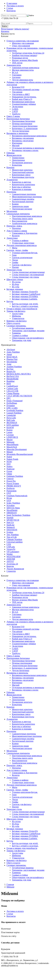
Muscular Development (17, 449)
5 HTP (15, 111)
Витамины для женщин (23, 138)
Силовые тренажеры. (16, 326)
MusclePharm (12, 444)
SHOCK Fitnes (13, 508)
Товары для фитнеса (16, 311)
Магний (15, 145)
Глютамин (16, 75)
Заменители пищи (20, 206)
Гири (14, 255)
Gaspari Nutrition (14, 413)
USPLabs (11, 547)
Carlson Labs (12, 388)
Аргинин (16, 77)
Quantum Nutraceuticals (17, 495)
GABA (15, 109)
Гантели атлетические (22, 257)
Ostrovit (10, 478)
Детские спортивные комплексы (22, 245)
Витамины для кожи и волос (25, 150)
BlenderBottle (12, 379)
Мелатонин (12, 211)
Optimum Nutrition (15, 476)
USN (9, 544)
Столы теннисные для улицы (25, 277)
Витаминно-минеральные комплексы (29, 136)
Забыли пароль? (21, 29)
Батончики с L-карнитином (25, 128)
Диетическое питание (22, 209)
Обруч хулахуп (13, 323)
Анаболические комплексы (24, 223)
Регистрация (7, 29)
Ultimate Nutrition (14, 539)
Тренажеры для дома (21, 340)
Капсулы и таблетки (21, 187)
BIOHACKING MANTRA (19, 374)
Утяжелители (18, 318)
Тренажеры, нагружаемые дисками (28, 330)
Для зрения (17, 92)
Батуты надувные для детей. (25, 304)
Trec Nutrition (13, 534)
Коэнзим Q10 (18, 87)
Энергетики (12, 238)
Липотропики (18, 160)
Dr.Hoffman (12, 403)
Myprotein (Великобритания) (20, 454)
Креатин (10, 167)
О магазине (12, 3)
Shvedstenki (12, 362)
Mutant (10, 452)
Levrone (10, 435)
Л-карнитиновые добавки (24, 104)
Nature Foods (12, 459)
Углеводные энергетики (23, 243)
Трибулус (16, 114)
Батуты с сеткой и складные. (25, 306)
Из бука (15, 284)
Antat (9, 364)
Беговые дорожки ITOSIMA (25, 296)
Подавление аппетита (22, 162)
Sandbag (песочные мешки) (24, 55)
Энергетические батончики (25, 126)
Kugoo (10, 430)
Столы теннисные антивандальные (28, 272)
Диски (15, 260)
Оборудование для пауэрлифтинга (28, 338)
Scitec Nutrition (13, 503)
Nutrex (10, 466)
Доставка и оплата (15, 6)
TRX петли (17, 63)
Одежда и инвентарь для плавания (23, 41)
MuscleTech (12, 447)
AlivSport (11, 349)
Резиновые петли (20, 58)
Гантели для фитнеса (21, 265)
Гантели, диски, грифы (17, 250)
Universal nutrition (15, 542)
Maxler (10, 439)
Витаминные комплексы (23, 102)
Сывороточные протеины (24, 194)
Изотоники (17, 143)
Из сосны (16, 282)
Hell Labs (11, 420)
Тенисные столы (14, 270)
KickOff (10, 427)
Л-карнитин (12, 179)
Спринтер (11, 571)
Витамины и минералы (17, 133)
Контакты (11, 10)
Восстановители (19, 221)
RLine (9, 498)
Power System (13, 483)
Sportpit (10, 517)
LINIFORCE (12, 437)
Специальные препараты (18, 214)
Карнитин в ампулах (21, 182)
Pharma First (12, 359)
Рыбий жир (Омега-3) (22, 99)
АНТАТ (10, 561)
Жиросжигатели (14, 155)
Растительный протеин (22, 201)
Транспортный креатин (23, 172)
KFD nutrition (13, 425)
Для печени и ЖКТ (21, 94)
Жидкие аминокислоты (23, 70)
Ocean (9, 471)
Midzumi (10, 442)
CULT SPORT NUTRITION (19, 396)
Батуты (10, 301)
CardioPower (12, 386)
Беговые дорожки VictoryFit (25, 291)
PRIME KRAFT (14, 486)
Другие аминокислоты (22, 80)
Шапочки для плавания (23, 43)
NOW (9, 461)
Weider (10, 554)
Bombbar (11, 381)
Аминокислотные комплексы (25, 67)
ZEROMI (11, 559)
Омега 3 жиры (13, 116)
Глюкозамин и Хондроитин (24, 233)
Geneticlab (11, 415)
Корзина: (5, 31)
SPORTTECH (13, 520)
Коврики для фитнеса (17, 321)
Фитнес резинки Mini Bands (25, 60)
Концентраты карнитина (23, 184)
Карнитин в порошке (22, 189)
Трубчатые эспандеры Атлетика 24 (28, 53)
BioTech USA (13, 376)
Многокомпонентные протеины (27, 196)
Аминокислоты (14, 65)
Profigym (11, 488)
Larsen (9, 432)
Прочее (15, 267)
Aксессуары (17, 313)
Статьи (10, 8)
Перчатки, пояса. (14, 226)
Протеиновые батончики (18, 119)
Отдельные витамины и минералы (28, 148)
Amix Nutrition (13, 352)
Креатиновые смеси (21, 175)
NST (9, 464)
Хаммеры (16, 333)
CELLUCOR (12, 391)
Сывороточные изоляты (23, 199)
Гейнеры (11, 153)
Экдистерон (17, 106)
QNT (9, 493)
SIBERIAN (12, 513)
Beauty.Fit (11, 371)
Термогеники (18, 158)
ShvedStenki (12, 510)
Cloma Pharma (13, 393)
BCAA (15, 72)
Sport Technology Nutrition (18, 515)
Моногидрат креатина (22, 170)
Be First (10, 369)
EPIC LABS (12, 408)
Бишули (10, 566)
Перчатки (16, 228)
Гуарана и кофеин (20, 240)
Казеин (15, 204)
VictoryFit (11, 549)
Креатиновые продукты (23, 177)
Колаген (16, 235)
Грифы (15, 262)
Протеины (11, 192)
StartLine (10, 525)
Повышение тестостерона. (24, 97)
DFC (9, 398)
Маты (14, 248)
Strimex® (11, 527)
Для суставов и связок (17, 231)
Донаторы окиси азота (22, 218)
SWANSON (12, 530)
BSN (9, 383)
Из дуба (15, 287)
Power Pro (11, 481)
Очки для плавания (21, 46)
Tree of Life (12, 537)
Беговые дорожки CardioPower (26, 294)
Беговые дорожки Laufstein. (25, 299)
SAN (9, 500)
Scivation (11, 505)
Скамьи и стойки (20, 335)
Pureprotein (11, 491)
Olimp (9, 474)
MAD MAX (12, 357)
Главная (10, 884)
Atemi (9, 354)
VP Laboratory (13, 551)
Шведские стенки (15, 279)
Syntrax (10, 532)
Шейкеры (16, 316)
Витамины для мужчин (23, 140)
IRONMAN (12, 422)
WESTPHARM (13, 556)
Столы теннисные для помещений (28, 274)
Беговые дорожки (15, 289)
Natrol (9, 457)
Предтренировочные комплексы (27, 216)
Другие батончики (20, 131)
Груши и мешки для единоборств (22, 309)
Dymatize (11, 405)
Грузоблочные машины (23, 328)
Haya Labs (11, 418)
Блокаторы (17, 165)
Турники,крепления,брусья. (25, 253)
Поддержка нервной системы (25, 89)
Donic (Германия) (15, 401)
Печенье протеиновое (22, 123)
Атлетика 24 (12, 564)
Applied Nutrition (14, 366)
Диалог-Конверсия (15, 569)
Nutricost (10, 469)
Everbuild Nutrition (15, 410)
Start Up (10, 522)
